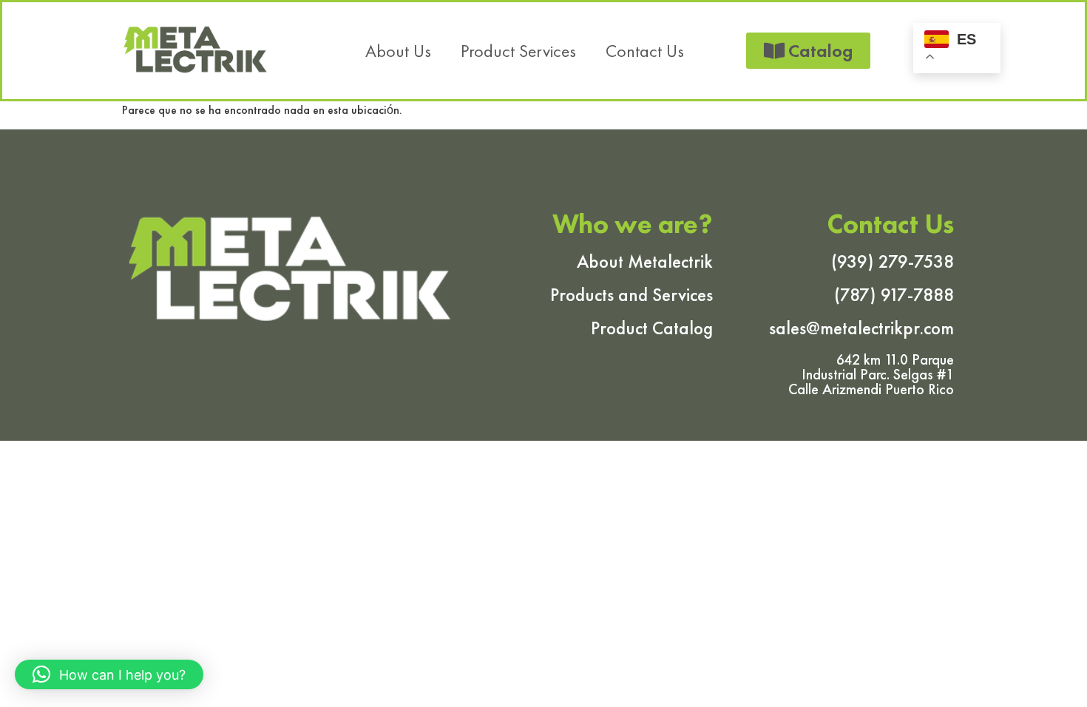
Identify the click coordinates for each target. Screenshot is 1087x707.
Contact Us (645, 50)
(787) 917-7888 (894, 295)
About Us (398, 50)
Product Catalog (652, 328)
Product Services (518, 50)
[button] (109, 674)
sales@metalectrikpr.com (861, 328)
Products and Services (631, 295)
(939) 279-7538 (892, 261)
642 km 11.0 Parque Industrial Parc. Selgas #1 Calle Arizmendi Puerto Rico (871, 374)
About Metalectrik (645, 261)
